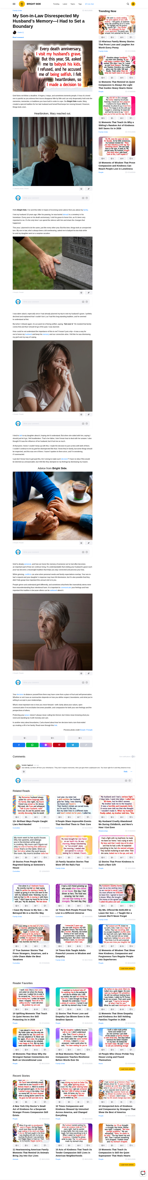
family (85, 210)
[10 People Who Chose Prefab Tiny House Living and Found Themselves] (117, 1038)
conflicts (28, 574)
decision (64, 459)
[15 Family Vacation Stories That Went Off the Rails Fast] (74, 845)
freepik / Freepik (86, 730)
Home (101, 1063)
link (55, 725)
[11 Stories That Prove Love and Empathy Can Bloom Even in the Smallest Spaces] (74, 997)
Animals (15, 1159)
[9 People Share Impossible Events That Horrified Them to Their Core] (74, 805)
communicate (66, 587)
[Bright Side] (30, 4)
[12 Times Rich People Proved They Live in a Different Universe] (74, 894)
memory (46, 334)
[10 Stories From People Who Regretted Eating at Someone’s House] (31, 845)
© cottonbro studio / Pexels (21, 188)
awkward (53, 590)
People (101, 91)
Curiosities (16, 828)
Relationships (103, 831)
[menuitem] (56, 4)
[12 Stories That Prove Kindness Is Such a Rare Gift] (117, 845)
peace (27, 715)
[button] (25, 738)
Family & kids (17, 10)
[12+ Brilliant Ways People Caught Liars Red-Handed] (31, 805)
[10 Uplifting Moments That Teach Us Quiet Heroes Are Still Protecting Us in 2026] (31, 997)
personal (27, 564)
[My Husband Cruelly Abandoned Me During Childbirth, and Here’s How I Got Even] (117, 805)
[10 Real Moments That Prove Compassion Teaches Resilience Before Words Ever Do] (74, 1038)
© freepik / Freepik (18, 292)
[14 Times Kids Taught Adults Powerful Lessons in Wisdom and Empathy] (74, 934)
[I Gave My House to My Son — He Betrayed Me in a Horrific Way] (31, 894)
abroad (65, 214)
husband (28, 334)
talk (20, 435)
